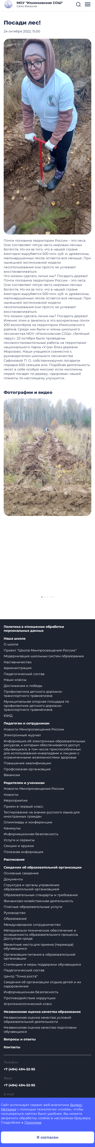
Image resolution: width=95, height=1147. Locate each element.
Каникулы (12, 828)
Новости (11, 795)
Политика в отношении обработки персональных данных (34, 629)
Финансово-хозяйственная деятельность (38, 901)
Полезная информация (23, 852)
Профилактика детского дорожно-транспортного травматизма (33, 693)
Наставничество (18, 662)
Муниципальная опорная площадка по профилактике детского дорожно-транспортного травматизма (36, 705)
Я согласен (47, 1137)
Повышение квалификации (27, 763)
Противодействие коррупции (30, 998)
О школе (11, 644)
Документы (13, 879)
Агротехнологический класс (28, 1004)
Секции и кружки (19, 846)
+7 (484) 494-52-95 (19, 1069)
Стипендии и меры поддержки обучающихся (42, 964)
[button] (78, 4)
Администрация (17, 668)
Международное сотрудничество (32, 925)
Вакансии (12, 775)
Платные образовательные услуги (33, 907)
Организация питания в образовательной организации (39, 956)
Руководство (15, 913)
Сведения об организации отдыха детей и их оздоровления (42, 984)
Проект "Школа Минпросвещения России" (40, 650)
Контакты (12, 1047)
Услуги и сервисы (19, 840)
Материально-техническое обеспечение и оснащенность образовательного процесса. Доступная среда (41, 934)
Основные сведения (21, 873)
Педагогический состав (24, 674)
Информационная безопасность (31, 834)
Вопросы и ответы (20, 1039)
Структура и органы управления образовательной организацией (31, 887)
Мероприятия (15, 800)
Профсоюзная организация (27, 769)
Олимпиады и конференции (28, 822)
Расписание (14, 860)
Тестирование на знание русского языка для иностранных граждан (42, 814)
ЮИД (8, 716)
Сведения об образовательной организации (43, 867)
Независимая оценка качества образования (42, 1012)
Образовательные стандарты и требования (41, 895)
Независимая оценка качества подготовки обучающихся (40, 1029)
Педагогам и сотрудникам (26, 723)
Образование (15, 918)
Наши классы (15, 680)
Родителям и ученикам (24, 783)
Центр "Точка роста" (21, 976)
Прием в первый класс (23, 806)
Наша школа (14, 639)
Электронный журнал (22, 735)
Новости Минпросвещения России (34, 729)
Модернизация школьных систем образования (44, 656)
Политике (33, 1122)
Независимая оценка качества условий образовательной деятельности (37, 1019)
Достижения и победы (23, 686)
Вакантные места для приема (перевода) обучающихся (39, 946)
